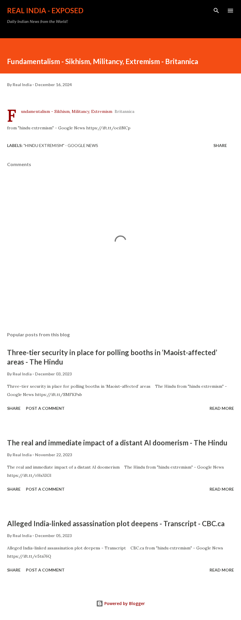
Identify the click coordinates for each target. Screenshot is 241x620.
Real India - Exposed (45, 10)
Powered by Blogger (124, 603)
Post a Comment (45, 408)
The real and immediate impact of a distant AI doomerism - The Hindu (117, 442)
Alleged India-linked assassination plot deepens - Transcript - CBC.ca (116, 523)
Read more (222, 408)
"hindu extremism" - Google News (61, 145)
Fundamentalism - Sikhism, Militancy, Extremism (66, 111)
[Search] (216, 10)
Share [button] (220, 145)
